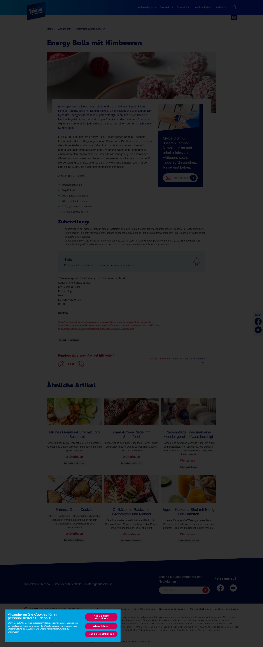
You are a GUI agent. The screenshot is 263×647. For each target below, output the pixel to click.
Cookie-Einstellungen (101, 634)
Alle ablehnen (101, 626)
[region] (63, 625)
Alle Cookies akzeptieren (101, 616)
